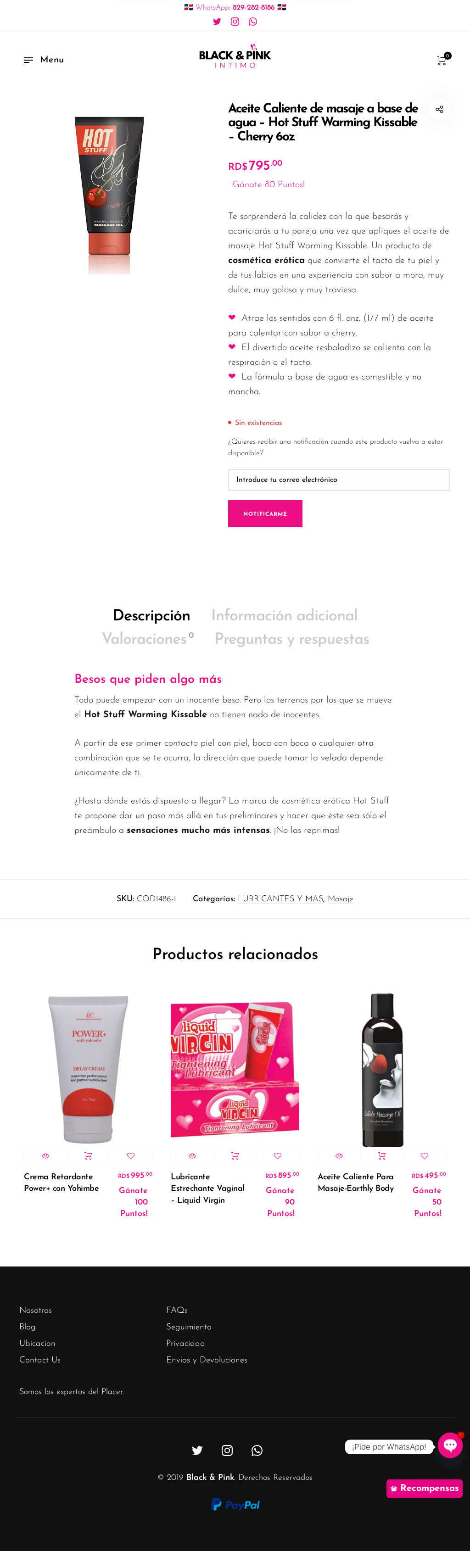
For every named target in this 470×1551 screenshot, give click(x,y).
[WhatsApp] (253, 22)
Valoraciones (147, 640)
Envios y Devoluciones (206, 1360)
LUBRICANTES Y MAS (280, 899)
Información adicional (284, 616)
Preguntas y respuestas (291, 640)
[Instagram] (235, 22)
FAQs (177, 1310)
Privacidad (185, 1343)
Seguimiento (189, 1327)
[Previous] (40, 1113)
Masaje (340, 899)
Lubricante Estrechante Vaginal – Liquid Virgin (208, 1189)
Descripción (151, 616)
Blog (27, 1327)
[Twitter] (217, 22)
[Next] (430, 1113)
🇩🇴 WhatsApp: (235, 7)
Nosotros (35, 1310)
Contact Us (40, 1360)
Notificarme (265, 514)
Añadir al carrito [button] (88, 1156)
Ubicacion (37, 1343)
